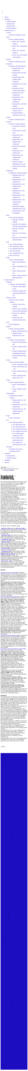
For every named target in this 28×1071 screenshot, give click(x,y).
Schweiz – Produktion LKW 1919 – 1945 (18, 1005)
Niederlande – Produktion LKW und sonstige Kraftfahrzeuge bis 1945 (19, 293)
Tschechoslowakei (10, 393)
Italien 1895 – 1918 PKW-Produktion (20, 893)
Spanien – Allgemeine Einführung (17, 382)
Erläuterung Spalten (11, 25)
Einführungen (7, 755)
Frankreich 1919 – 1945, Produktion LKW (19, 846)
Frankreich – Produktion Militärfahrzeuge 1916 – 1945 (19, 854)
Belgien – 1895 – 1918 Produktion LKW (19, 774)
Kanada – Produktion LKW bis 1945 (18, 930)
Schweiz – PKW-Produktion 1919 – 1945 (19, 1002)
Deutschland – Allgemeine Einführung (18, 66)
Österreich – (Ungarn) (11, 297)
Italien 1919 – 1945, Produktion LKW (18, 902)
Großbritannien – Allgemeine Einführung (18, 172)
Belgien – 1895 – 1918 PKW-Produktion (19, 771)
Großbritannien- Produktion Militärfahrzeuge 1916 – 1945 (19, 884)
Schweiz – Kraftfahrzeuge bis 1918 (20, 364)
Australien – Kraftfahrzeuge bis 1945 (17, 34)
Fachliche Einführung (11, 21)
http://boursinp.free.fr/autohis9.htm (10, 596)
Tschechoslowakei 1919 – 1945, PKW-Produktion (20, 1025)
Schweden (9, 337)
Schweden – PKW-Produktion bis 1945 (18, 984)
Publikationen (7, 1067)
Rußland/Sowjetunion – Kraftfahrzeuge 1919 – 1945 (19, 977)
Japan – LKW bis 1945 (14, 255)
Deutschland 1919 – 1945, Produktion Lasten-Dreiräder (20, 804)
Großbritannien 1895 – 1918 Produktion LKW (19, 866)
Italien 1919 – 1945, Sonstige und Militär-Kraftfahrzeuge (18, 906)
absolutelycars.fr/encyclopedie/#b (10, 572)
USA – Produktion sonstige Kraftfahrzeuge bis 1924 (20, 1051)
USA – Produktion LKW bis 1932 (20, 428)
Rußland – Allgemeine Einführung (17, 328)
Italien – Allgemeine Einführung (16, 217)
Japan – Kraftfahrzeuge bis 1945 (16, 246)
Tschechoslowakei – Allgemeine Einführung (18, 1022)
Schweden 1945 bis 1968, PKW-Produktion (20, 993)
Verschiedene (9, 446)
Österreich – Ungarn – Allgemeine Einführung (16, 950)
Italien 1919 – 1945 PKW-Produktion (20, 900)
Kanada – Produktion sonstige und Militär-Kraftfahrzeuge (18, 934)
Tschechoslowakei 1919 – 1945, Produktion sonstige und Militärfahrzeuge (19, 411)
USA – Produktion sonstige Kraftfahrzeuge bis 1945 (20, 1053)
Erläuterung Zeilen (11, 23)
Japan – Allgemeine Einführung (16, 244)
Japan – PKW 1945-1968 (15, 250)
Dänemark (9, 59)
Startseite (6, 17)
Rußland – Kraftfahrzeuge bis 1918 (20, 331)
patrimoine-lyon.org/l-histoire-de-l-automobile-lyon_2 (13, 649)
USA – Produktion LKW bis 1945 (20, 431)
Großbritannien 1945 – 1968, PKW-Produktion (19, 888)
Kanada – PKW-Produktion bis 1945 (20, 925)
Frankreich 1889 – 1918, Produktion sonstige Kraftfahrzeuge (18, 141)
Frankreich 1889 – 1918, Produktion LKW (19, 837)
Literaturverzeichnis (11, 455)
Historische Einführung (11, 28)
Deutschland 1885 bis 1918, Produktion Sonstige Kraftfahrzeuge (18, 79)
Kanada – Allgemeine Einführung (17, 259)
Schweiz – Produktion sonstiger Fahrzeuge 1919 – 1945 (19, 1009)
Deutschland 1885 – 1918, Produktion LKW (20, 791)
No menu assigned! (9, 470)
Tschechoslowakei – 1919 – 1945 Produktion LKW (20, 1028)
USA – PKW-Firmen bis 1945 (19, 426)
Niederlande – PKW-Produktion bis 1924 (18, 942)
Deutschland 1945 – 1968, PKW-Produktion (20, 814)
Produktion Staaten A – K (10, 30)
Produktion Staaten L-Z (10, 279)
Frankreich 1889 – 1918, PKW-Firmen (19, 834)
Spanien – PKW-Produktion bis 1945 (18, 1016)
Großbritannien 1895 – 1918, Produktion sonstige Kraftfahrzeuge (19, 186)
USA (8, 420)
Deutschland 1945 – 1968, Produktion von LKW (20, 817)
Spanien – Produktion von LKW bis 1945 (20, 1018)
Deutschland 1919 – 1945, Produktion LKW (20, 807)
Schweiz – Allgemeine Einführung (17, 362)
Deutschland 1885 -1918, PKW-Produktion (19, 794)
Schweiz (8, 359)
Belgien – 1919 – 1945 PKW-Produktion (19, 777)
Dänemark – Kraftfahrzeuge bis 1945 (17, 61)
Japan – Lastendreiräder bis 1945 (16, 253)
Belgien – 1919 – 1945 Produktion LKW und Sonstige (19, 780)
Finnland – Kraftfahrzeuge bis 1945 (17, 119)
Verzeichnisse (7, 1063)
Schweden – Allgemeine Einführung (17, 339)
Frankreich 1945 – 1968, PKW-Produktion (19, 857)
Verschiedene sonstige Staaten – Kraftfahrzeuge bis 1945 (18, 1061)
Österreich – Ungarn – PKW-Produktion (19, 953)
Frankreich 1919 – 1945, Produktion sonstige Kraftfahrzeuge (18, 157)
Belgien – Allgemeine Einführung (17, 39)
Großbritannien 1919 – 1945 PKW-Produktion (19, 873)
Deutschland (9, 63)
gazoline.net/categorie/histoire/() (10, 635)
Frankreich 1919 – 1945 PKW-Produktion (19, 843)
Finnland (8, 117)
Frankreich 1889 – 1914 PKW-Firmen (19, 831)
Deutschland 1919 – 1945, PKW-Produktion (20, 801)
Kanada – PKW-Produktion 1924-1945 (20, 928)
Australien (9, 32)
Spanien (8, 380)
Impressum (7, 462)
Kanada (8, 257)
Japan (8, 241)
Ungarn (8, 415)
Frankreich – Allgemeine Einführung (17, 123)
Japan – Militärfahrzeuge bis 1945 (17, 248)
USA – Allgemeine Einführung (16, 422)
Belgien (8, 37)
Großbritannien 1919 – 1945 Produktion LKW (19, 876)
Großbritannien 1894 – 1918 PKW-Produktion (19, 864)
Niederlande (9, 282)
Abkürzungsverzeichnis (11, 457)
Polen (8, 322)
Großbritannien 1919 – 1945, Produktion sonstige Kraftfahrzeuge (19, 202)
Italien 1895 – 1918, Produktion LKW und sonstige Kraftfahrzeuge (19, 897)
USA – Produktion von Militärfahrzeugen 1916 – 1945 (19, 1057)
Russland (8, 326)
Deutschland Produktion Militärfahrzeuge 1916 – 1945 (19, 820)
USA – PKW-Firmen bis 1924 (19, 424)
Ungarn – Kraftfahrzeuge (15, 417)
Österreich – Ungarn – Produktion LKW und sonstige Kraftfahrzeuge (19, 957)
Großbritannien (10, 170)
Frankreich (9, 121)
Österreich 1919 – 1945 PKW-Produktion (19, 960)
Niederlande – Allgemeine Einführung (18, 284)
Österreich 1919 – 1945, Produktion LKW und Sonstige (19, 963)
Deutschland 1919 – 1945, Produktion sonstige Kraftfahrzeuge (18, 99)
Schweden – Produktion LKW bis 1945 (19, 986)
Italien (8, 215)
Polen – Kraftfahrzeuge (14, 324)
